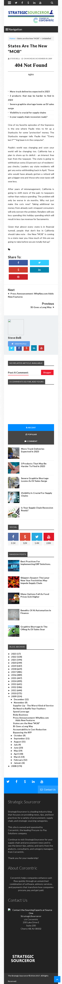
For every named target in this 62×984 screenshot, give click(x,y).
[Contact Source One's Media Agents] (31, 913)
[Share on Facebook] (18, 262)
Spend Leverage (21, 711)
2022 (14, 657)
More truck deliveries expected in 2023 (30, 91)
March (17, 757)
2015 (14, 678)
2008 (14, 766)
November (19, 702)
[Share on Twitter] (39, 262)
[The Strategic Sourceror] (31, 16)
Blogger (47, 372)
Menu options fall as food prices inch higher (35, 595)
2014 (14, 681)
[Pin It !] (18, 277)
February (18, 760)
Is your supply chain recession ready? (28, 117)
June (16, 747)
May (16, 750)
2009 (14, 696)
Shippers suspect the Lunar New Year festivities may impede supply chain (35, 580)
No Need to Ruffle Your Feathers (29, 708)
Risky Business (20, 714)
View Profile (20, 344)
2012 (14, 687)
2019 (14, 666)
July (16, 744)
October (18, 735)
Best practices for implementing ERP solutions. (36, 562)
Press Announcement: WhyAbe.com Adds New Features (31, 719)
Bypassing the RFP (22, 732)
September (20, 738)
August (18, 741)
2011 (14, 690)
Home (12, 38)
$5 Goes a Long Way (23, 726)
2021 (14, 660)
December (19, 699)
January (18, 763)
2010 (14, 693)
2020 (14, 663)
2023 (14, 654)
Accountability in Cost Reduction (29, 729)
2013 (14, 684)
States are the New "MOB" (26, 723)
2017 (14, 672)
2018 (14, 669)
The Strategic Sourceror (18, 975)
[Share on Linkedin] (39, 269)
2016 (14, 675)
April (16, 754)
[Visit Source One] (18, 269)
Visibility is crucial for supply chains (28, 112)
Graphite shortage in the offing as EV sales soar (34, 628)
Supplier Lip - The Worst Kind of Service (33, 705)
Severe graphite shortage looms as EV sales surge (34, 479)
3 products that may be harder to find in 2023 (33, 465)
